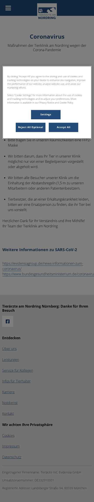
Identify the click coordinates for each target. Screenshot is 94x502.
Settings (45, 114)
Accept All (63, 127)
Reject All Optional (30, 127)
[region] (47, 102)
